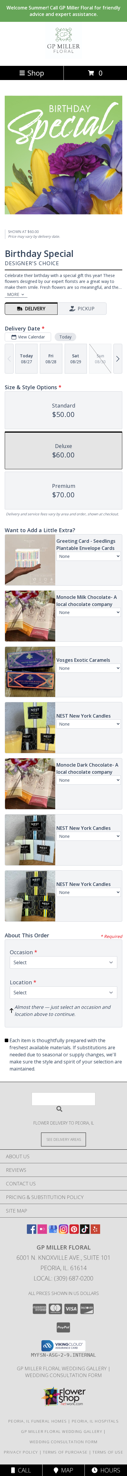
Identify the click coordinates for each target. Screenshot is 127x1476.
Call (23, 1470)
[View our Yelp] (95, 1232)
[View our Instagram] (63, 1232)
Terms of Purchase (65, 1452)
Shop (35, 73)
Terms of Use (107, 1452)
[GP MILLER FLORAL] (63, 57)
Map (65, 1470)
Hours (108, 1470)
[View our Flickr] (42, 1232)
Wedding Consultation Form (63, 1375)
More (13, 294)
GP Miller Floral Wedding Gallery (62, 1368)
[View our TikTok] (84, 1232)
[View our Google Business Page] (53, 1232)
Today (65, 337)
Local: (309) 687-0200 (63, 1278)
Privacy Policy (21, 1452)
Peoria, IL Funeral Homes (37, 1421)
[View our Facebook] (31, 1232)
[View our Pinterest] (74, 1232)
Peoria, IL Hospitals (95, 1421)
